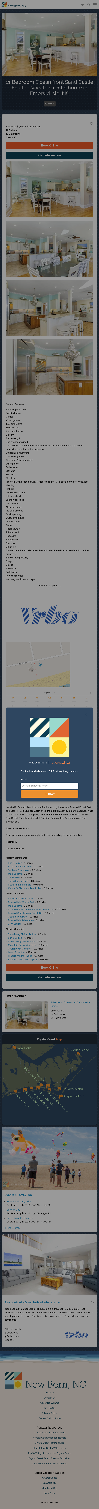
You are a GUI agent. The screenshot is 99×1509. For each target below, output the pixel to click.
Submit (50, 794)
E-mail (24, 779)
